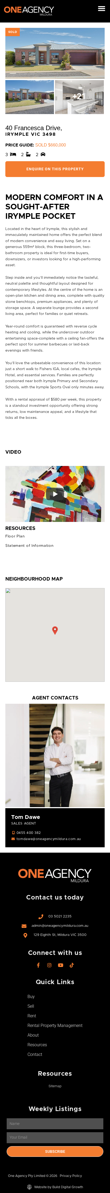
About (33, 1035)
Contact (35, 1054)
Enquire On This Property (55, 169)
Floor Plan (15, 536)
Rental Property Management (55, 1025)
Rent (32, 1015)
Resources (37, 1044)
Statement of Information (29, 546)
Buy (31, 996)
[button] (101, 8)
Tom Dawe (25, 817)
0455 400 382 (29, 833)
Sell (31, 1006)
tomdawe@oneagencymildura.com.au (49, 839)
